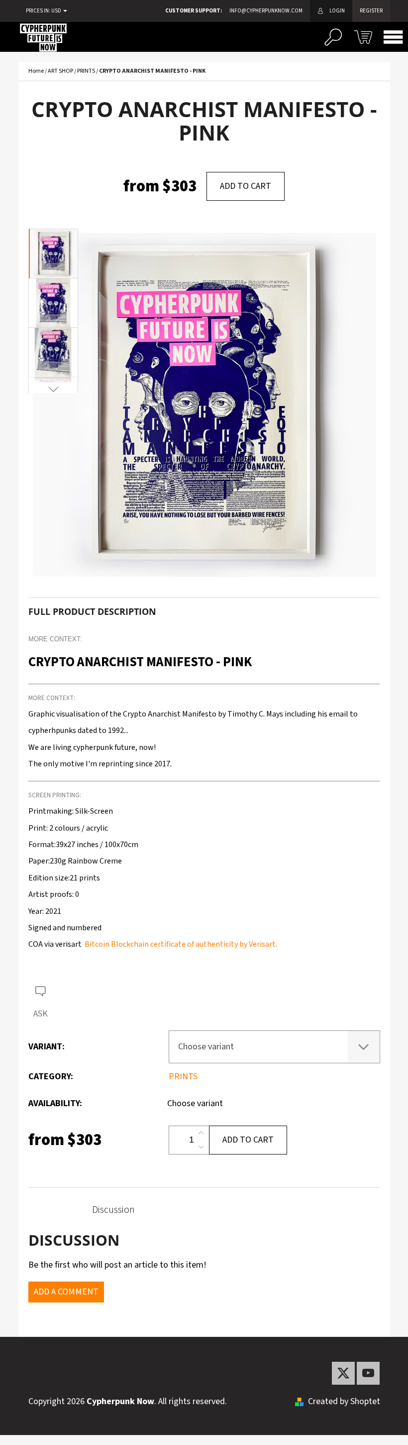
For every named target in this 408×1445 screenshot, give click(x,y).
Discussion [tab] (113, 1209)
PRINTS (183, 1076)
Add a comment (66, 1292)
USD (56, 10)
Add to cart (245, 186)
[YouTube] (368, 1373)
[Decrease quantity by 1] (201, 1147)
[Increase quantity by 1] (201, 1133)
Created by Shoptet (344, 1401)
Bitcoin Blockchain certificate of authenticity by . (180, 944)
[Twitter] (343, 1373)
